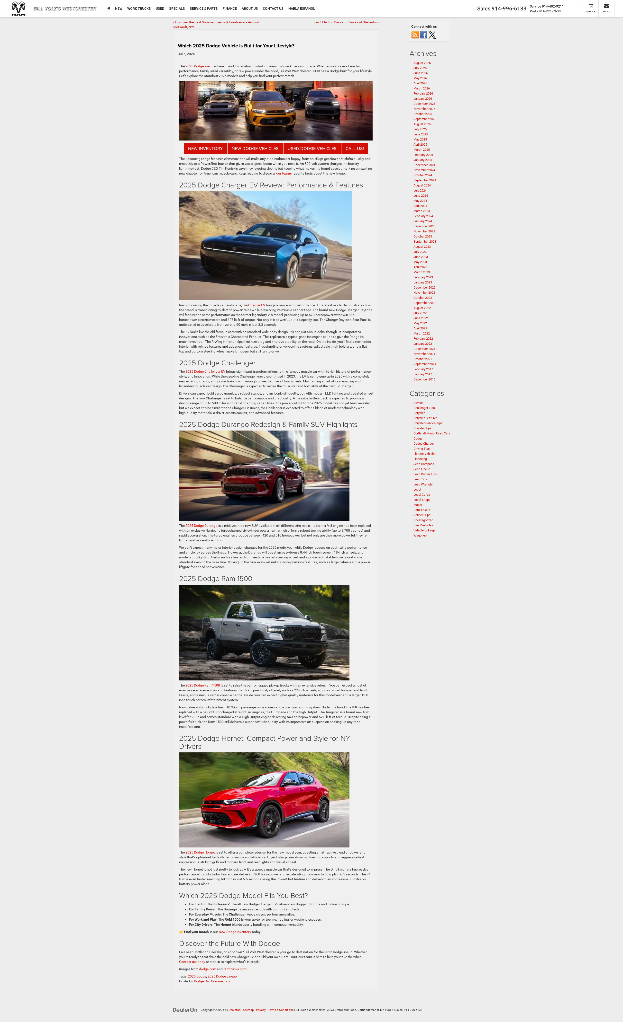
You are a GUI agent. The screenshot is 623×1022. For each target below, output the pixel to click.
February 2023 (423, 277)
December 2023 (424, 226)
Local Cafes (421, 494)
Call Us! (355, 148)
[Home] (109, 8)
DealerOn (235, 1010)
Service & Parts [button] (204, 8)
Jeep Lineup (421, 469)
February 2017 (423, 369)
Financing (420, 459)
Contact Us (273, 8)
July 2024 (420, 190)
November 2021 (424, 354)
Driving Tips (421, 448)
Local (417, 489)
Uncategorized (423, 520)
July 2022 (420, 313)
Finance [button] (230, 8)
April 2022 (420, 328)
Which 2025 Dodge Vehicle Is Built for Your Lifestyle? (236, 45)
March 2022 (421, 333)
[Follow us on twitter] (432, 34)
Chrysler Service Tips (427, 423)
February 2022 (423, 338)
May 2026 (420, 78)
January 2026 (422, 98)
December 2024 (424, 165)
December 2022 (424, 287)
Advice (418, 403)
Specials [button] (177, 8)
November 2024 (424, 170)
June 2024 (420, 195)
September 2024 (424, 180)
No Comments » (218, 981)
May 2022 (420, 323)
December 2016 (424, 379)
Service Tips (422, 515)
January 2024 (422, 221)
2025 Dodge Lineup (222, 976)
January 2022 (422, 343)
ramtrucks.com (235, 969)
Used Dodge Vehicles (312, 148)
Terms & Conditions (280, 1010)
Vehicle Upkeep (424, 530)
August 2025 (422, 124)
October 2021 (422, 359)
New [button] (118, 8)
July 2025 (420, 129)
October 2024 (422, 175)
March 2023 (421, 272)
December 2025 (424, 104)
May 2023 (420, 262)
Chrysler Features (425, 418)
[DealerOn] (185, 1010)
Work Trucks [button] (139, 8)
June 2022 (420, 318)
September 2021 (424, 364)
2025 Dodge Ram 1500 (202, 685)
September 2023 (424, 241)
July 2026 (420, 68)
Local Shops (422, 500)
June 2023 (420, 257)
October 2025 (422, 114)
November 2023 (424, 231)
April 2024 (420, 206)
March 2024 (421, 211)
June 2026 (420, 73)
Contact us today (192, 962)
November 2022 (424, 292)
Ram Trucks (421, 510)
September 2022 (424, 303)
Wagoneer (420, 535)
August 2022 (422, 308)
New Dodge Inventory (235, 932)
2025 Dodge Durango (201, 526)
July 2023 (420, 252)
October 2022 (422, 298)
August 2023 (422, 246)
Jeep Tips (420, 479)
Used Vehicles (423, 525)
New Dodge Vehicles (255, 148)
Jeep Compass (423, 464)
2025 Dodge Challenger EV (205, 371)
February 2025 (423, 155)
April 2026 (420, 83)
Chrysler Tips (422, 428)
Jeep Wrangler (423, 484)
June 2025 (420, 134)
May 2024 (420, 201)
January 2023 (422, 282)
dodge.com (207, 969)
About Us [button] (250, 8)
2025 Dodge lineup (199, 66)
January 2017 (422, 374)
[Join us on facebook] (424, 34)
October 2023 (422, 236)
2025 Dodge (197, 976)
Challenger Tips (424, 408)
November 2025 (424, 109)
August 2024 (422, 185)
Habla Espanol (301, 8)
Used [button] (160, 8)
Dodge (199, 981)
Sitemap (248, 1010)
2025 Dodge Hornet (200, 852)
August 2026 (422, 63)
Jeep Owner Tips (425, 474)
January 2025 (422, 160)
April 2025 (420, 144)
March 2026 (421, 88)
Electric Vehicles (424, 454)
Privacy (261, 1010)
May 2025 (420, 139)
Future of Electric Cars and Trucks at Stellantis (342, 22)
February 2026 (423, 93)
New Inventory (205, 148)
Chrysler (419, 413)
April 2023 (420, 267)
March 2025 (421, 149)
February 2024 (423, 216)
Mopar (417, 505)
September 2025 (424, 119)
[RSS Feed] (415, 34)
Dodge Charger (423, 443)
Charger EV (256, 305)
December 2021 (424, 349)
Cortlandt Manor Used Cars (431, 433)
